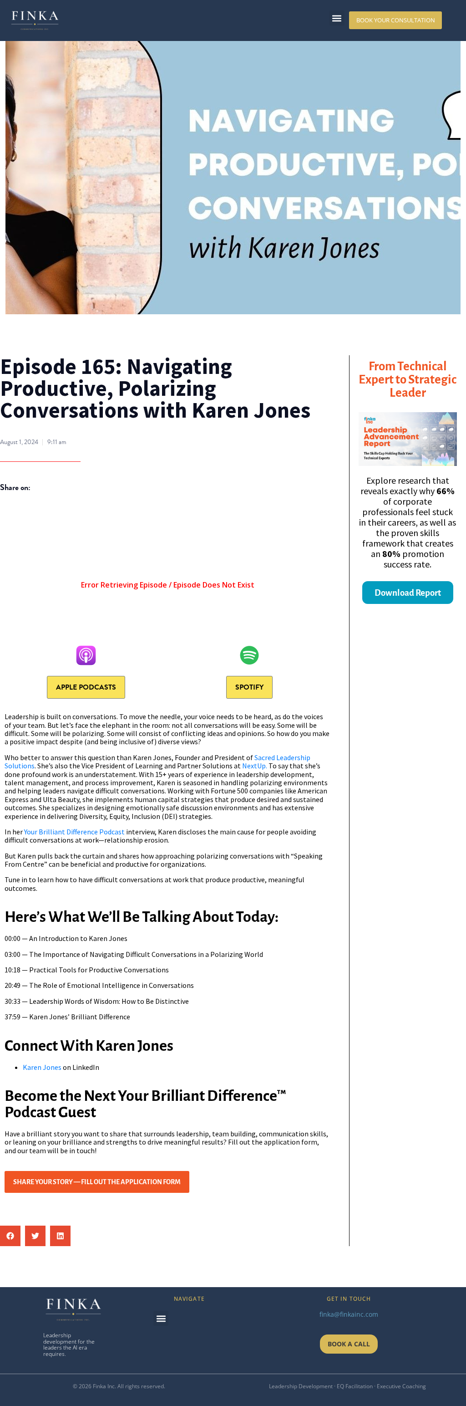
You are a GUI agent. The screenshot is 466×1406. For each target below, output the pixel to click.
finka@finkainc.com (348, 1314)
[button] (336, 18)
